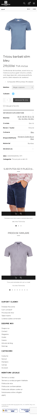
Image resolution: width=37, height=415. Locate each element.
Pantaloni (5, 362)
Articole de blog (7, 343)
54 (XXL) (25, 119)
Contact (4, 331)
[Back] (3, 9)
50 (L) (30, 117)
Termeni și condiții (8, 377)
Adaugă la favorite (12, 106)
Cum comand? (7, 310)
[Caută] (24, 3)
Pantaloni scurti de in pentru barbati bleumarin (18, 218)
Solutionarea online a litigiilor (12, 392)
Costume (5, 356)
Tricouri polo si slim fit (19, 159)
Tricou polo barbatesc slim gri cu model (18, 282)
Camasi (4, 365)
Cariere (4, 340)
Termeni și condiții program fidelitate (15, 380)
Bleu (32, 132)
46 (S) (19, 117)
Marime (6, 87)
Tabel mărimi (6, 316)
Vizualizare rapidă (21, 214)
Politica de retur (7, 383)
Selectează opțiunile (16, 214)
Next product (33, 9)
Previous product (28, 9)
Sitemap (5, 346)
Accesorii (5, 368)
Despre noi (5, 328)
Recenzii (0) (7, 149)
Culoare (6, 94)
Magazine (5, 334)
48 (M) (24, 117)
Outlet (4, 337)
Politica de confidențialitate (11, 386)
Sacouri (4, 359)
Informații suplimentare (13, 113)
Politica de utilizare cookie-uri (12, 389)
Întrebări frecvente (8, 307)
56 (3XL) (31, 119)
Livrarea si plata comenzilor (11, 319)
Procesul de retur (8, 313)
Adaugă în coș (21, 100)
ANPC (4, 395)
